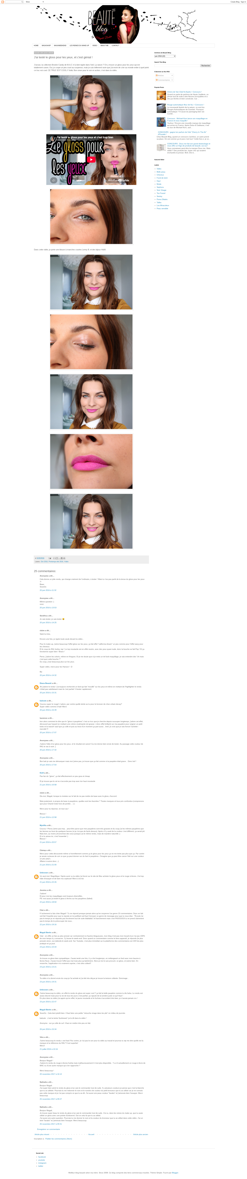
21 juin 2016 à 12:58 (48, 817)
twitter (40, 1166)
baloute (43, 701)
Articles (160, 75)
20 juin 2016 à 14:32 (48, 675)
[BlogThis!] (57, 558)
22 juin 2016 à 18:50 (48, 902)
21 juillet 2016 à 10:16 (49, 1049)
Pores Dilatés (162, 199)
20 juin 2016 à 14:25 (48, 622)
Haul (158, 181)
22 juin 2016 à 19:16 (48, 924)
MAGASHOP (46, 45)
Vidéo (66, 562)
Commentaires (163, 80)
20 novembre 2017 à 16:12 (51, 1074)
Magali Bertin (45, 932)
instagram (42, 1163)
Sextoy (159, 196)
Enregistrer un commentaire (48, 1129)
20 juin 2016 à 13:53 (48, 608)
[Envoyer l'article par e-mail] (50, 558)
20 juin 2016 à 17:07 (48, 732)
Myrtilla (43, 825)
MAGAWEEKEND (60, 45)
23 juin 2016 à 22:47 (48, 1002)
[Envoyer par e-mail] (54, 558)
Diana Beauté (45, 683)
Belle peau (161, 172)
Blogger (175, 1173)
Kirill (42, 773)
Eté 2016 (44, 562)
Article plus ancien (140, 1134)
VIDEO (94, 45)
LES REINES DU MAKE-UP (79, 45)
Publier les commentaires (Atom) (58, 1139)
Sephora (160, 187)
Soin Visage (161, 190)
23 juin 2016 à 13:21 (48, 967)
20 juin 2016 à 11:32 (48, 590)
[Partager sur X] (59, 558)
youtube (41, 1160)
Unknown (44, 873)
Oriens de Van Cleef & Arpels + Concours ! (184, 92)
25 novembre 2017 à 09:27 (51, 1099)
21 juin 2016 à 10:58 (48, 785)
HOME (36, 45)
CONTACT (115, 45)
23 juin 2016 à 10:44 (48, 947)
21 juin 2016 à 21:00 (48, 865)
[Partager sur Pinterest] (64, 558)
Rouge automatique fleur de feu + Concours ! (185, 105)
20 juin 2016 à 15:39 (48, 710)
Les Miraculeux (163, 205)
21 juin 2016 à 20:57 (48, 842)
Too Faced (161, 193)
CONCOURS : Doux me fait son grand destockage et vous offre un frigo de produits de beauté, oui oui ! (188, 145)
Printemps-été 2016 (56, 562)
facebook (42, 1157)
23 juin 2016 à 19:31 (48, 982)
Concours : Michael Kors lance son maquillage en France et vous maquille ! (187, 119)
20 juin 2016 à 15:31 (48, 693)
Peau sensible (162, 208)
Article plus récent (42, 1134)
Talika (159, 202)
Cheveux (160, 175)
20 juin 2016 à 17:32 (48, 750)
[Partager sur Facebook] (61, 558)
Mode (159, 184)
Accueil (91, 1134)
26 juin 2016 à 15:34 (48, 1029)
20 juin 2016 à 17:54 (48, 765)
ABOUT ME (104, 45)
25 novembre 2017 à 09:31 (51, 1124)
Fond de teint (162, 178)
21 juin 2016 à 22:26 (48, 882)
